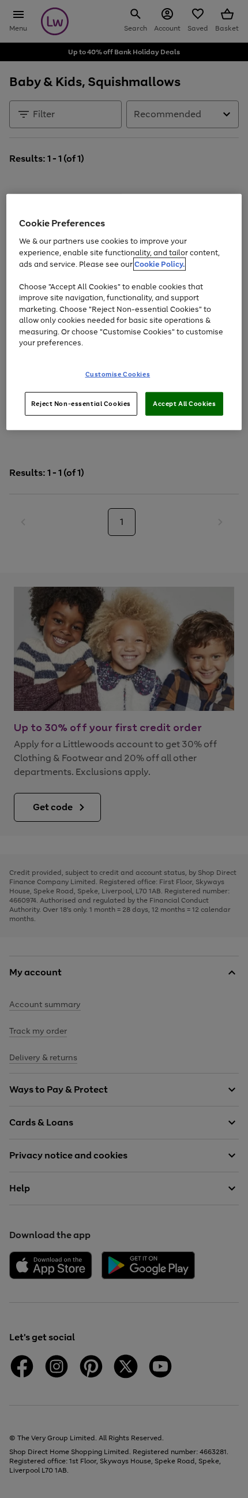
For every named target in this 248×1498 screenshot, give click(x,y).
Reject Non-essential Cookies (81, 403)
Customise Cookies (118, 373)
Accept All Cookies (184, 403)
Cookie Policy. (159, 263)
